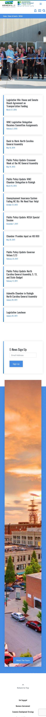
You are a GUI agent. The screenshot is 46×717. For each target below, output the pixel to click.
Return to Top (23, 687)
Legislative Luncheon (16, 313)
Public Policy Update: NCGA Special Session (22, 220)
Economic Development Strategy (23, 712)
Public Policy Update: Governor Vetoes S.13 (20, 255)
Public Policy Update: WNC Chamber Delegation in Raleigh (20, 182)
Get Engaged (23, 700)
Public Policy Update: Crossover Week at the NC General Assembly (22, 163)
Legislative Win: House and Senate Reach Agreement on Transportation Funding (22, 104)
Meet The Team (23, 660)
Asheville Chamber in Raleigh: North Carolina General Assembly (21, 296)
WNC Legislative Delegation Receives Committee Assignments (22, 125)
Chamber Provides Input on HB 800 (22, 237)
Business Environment (23, 706)
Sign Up (16, 364)
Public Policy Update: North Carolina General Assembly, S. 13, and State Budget (21, 275)
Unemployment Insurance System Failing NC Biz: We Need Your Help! (22, 201)
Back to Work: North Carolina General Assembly (19, 144)
